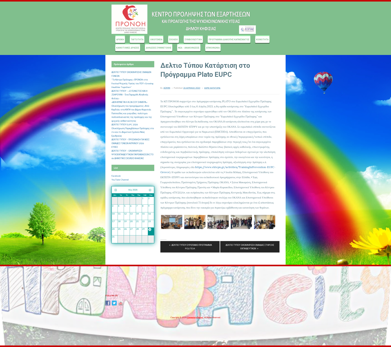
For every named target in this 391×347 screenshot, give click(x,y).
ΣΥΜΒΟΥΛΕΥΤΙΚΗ (193, 39)
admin (166, 88)
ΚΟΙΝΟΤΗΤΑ (262, 39)
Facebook (116, 175)
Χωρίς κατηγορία (212, 88)
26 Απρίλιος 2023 (191, 88)
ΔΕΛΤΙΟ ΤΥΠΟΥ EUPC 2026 (124, 124)
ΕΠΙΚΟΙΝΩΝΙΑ (213, 47)
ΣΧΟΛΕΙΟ (173, 39)
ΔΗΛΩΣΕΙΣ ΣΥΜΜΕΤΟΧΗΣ (158, 47)
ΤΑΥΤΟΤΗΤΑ (137, 39)
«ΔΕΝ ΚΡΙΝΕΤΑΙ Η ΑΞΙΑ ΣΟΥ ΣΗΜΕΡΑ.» (129, 102)
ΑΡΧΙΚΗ (120, 39)
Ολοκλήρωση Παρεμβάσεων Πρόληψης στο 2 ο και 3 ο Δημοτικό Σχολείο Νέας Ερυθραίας (132, 132)
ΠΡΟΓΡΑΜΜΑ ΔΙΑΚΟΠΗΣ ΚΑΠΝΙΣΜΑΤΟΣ (229, 39)
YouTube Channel (120, 179)
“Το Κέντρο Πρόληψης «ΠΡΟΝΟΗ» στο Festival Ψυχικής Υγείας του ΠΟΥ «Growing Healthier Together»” (132, 83)
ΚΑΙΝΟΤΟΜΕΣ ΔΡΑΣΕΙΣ (127, 47)
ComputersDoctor (195, 317)
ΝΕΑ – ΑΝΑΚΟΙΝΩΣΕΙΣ (188, 47)
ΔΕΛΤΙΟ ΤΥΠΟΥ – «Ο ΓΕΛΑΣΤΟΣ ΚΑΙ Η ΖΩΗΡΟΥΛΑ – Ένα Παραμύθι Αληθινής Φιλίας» (129, 95)
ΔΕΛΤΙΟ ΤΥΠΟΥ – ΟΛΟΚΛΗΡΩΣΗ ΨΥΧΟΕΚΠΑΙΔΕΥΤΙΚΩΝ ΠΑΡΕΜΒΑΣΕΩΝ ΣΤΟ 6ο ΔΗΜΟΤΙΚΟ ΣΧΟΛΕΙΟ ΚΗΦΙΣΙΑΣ (132, 154)
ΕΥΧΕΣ (114, 147)
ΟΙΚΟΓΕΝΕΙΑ (156, 39)
